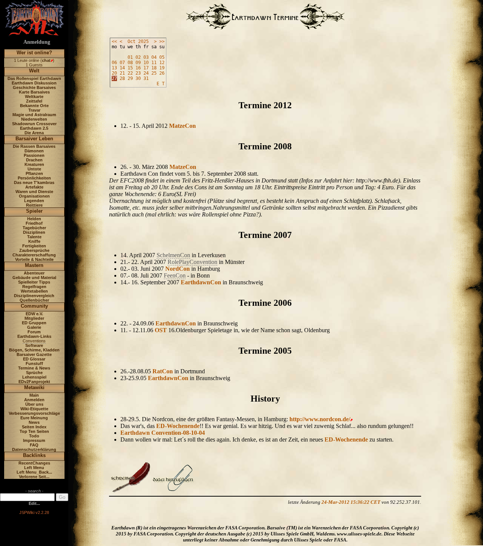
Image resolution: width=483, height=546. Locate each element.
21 (122, 73)
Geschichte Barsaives (34, 87)
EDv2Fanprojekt (34, 381)
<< (114, 41)
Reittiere (34, 205)
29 (130, 78)
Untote (34, 169)
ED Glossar (34, 359)
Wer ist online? (34, 52)
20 (114, 73)
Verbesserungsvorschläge (34, 413)
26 (162, 73)
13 (114, 68)
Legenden (34, 200)
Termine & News (34, 368)
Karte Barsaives (34, 92)
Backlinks (34, 455)
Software (34, 345)
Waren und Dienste (34, 191)
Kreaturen (34, 164)
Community (34, 306)
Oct (131, 41)
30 (138, 78)
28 (122, 78)
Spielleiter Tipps (34, 282)
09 (138, 62)
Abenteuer (34, 273)
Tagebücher (34, 227)
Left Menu (34, 467)
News (34, 422)
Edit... (34, 503)
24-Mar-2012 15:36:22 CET (350, 502)
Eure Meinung (34, 418)
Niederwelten (34, 119)
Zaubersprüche (34, 250)
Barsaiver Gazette (34, 354)
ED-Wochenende (178, 426)
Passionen (34, 155)
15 (130, 68)
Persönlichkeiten (34, 178)
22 (130, 73)
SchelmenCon (173, 255)
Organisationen (34, 196)
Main (34, 395)
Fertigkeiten (34, 246)
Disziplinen (34, 232)
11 (154, 62)
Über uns (34, 404)
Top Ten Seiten (34, 431)
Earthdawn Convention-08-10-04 (162, 432)
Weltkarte (34, 96)
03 (146, 57)
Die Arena (34, 132)
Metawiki (34, 387)
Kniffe (34, 241)
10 (146, 62)
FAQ (34, 445)
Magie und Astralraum (34, 114)
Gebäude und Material (34, 277)
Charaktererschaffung (34, 255)
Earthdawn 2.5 (34, 128)
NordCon (177, 268)
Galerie (34, 327)
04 (154, 57)
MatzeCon (182, 126)
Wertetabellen (34, 291)
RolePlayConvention (192, 262)
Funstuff (34, 363)
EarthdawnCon (201, 282)
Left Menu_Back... (34, 472)
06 (114, 62)
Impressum (34, 440)
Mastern (34, 265)
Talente (34, 237)
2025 (143, 41)
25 (154, 73)
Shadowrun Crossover (34, 123)
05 (162, 57)
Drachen (34, 160)
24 (146, 73)
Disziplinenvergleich (34, 295)
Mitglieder (34, 318)
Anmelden (34, 399)
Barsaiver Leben (34, 138)
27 (114, 78)
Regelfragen (34, 286)
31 (146, 78)
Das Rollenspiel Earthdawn (34, 78)
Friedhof (34, 223)
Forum (34, 332)
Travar (34, 110)
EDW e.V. (34, 313)
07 (122, 62)
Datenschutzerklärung (34, 449)
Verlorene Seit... (34, 476)
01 (130, 57)
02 (138, 57)
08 (130, 62)
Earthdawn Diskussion (34, 83)
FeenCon (175, 275)
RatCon (162, 371)
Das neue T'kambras (34, 182)
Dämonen (34, 151)
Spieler (34, 211)
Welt (34, 71)
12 (162, 62)
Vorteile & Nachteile (34, 259)
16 (138, 68)
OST (161, 330)
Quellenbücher (34, 300)
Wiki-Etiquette (34, 408)
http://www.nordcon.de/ (319, 419)
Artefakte (34, 187)
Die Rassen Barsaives (34, 146)
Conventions (34, 341)
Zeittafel (34, 101)
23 (138, 73)
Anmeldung (36, 42)
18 (154, 68)
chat (46, 60)
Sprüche (34, 372)
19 (162, 68)
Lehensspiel (34, 377)
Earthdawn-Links (34, 336)
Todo (34, 436)
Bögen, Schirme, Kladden (34, 350)
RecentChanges (34, 463)
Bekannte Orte (34, 105)
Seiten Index (34, 427)
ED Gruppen (34, 323)
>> (162, 41)
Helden (34, 218)
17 (146, 68)
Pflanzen (34, 173)
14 (122, 68)
